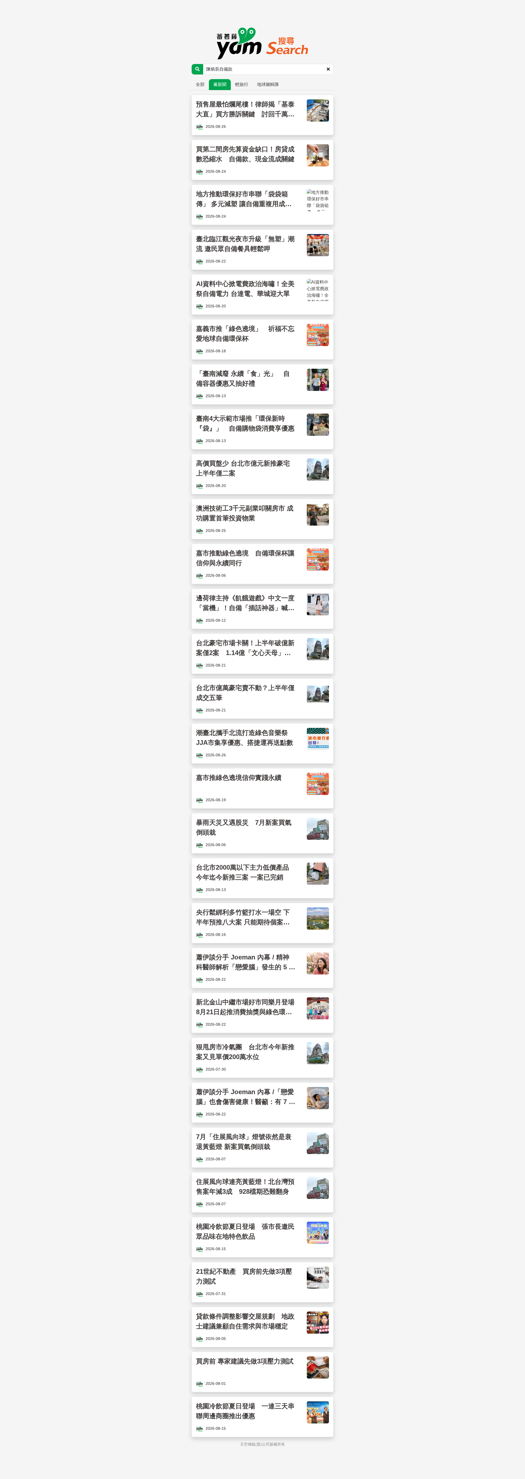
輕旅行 (241, 84)
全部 (200, 84)
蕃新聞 (219, 84)
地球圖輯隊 (268, 84)
